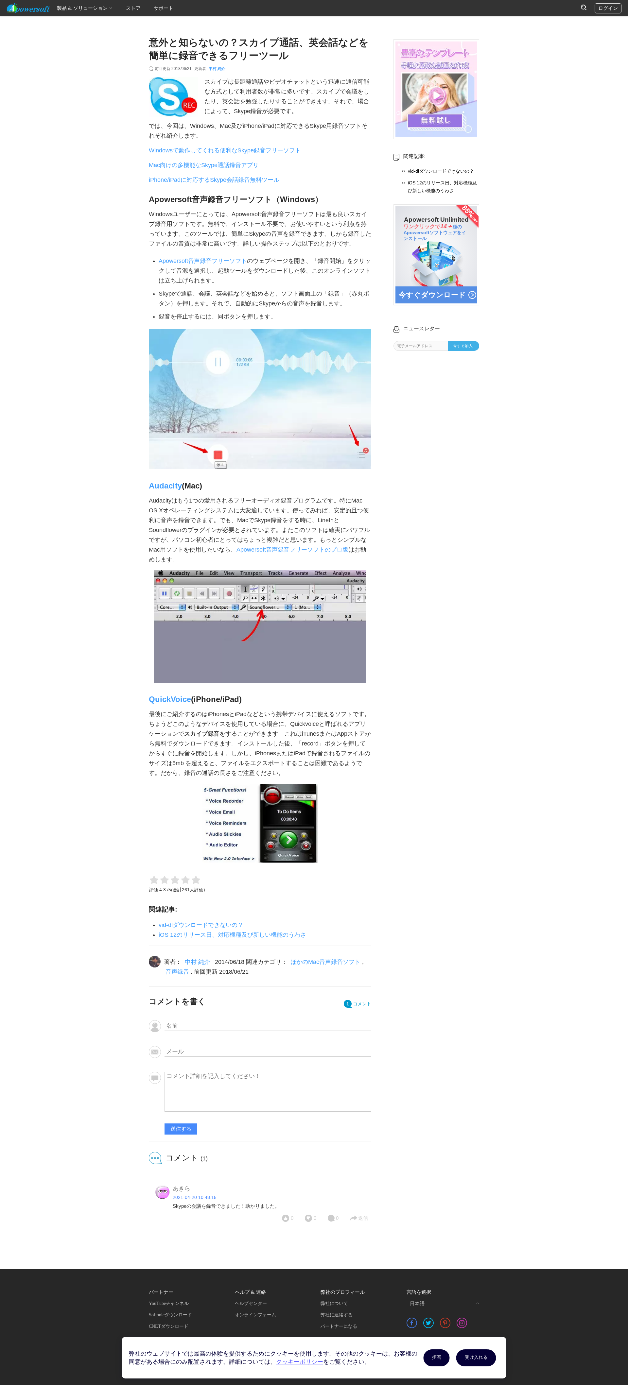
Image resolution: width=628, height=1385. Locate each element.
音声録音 (177, 971)
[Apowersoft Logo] (28, 8)
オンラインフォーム (255, 1314)
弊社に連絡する (337, 1314)
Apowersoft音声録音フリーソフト (203, 261)
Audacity (165, 485)
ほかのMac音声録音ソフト (325, 962)
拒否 (436, 1357)
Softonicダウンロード (170, 1314)
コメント (358, 1003)
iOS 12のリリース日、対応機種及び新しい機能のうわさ (232, 935)
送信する (180, 1129)
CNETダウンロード (168, 1326)
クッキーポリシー (299, 1362)
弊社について (334, 1303)
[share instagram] (462, 1323)
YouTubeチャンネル (169, 1303)
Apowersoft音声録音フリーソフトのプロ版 (292, 549)
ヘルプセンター (251, 1303)
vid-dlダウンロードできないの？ (201, 925)
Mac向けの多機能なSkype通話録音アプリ (204, 165)
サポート (163, 8)
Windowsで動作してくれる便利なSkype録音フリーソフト (225, 150)
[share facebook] (412, 1323)
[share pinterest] (445, 1323)
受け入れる (476, 1357)
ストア (133, 8)
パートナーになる (339, 1326)
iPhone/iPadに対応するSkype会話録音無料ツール (214, 180)
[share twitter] (428, 1323)
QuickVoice (170, 699)
